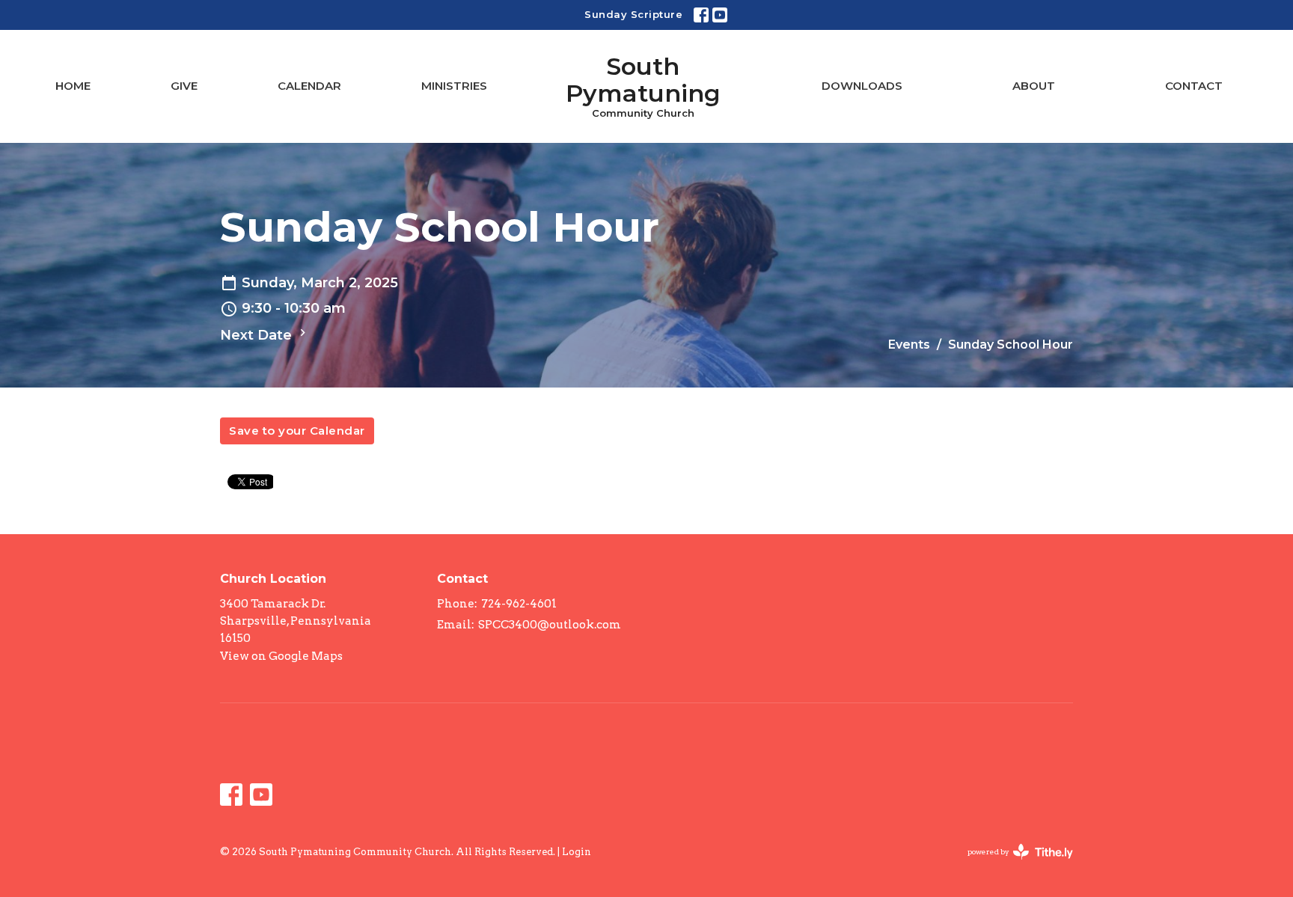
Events (909, 344)
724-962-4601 (519, 603)
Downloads (862, 86)
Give (184, 86)
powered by (1012, 864)
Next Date (258, 335)
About (1033, 86)
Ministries (454, 86)
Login (576, 851)
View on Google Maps (281, 656)
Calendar (309, 86)
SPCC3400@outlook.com (549, 624)
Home (73, 86)
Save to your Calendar (297, 430)
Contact (1194, 86)
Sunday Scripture (633, 14)
